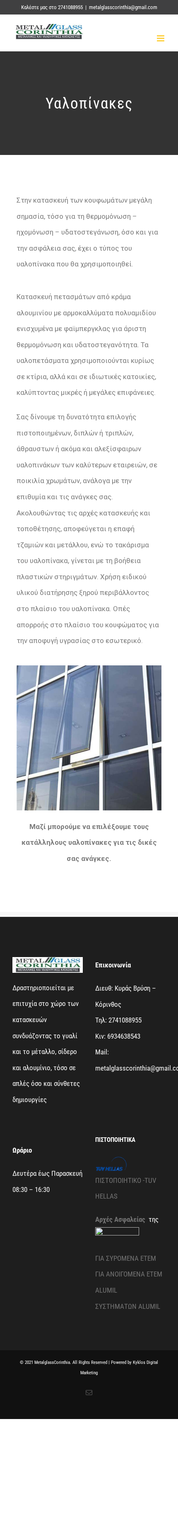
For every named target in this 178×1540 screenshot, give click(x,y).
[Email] (89, 1392)
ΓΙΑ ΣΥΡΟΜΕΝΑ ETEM (125, 1258)
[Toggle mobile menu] (161, 38)
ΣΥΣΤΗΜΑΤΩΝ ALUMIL (127, 1306)
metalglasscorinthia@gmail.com (123, 7)
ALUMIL (106, 1290)
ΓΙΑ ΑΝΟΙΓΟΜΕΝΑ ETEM (128, 1274)
